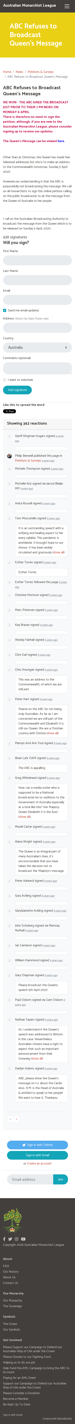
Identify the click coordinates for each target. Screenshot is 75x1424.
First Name (10, 251)
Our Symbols (11, 1329)
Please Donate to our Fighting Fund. (27, 1357)
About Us (9, 1277)
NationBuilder (64, 1419)
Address (26, 318)
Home (7, 72)
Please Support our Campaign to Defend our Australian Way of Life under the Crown (32, 1349)
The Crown (10, 1324)
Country (8, 338)
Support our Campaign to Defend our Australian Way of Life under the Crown (34, 1385)
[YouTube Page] (23, 1239)
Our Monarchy (12, 1300)
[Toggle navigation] (67, 6)
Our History (10, 1271)
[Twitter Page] (10, 1239)
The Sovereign (12, 1306)
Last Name (10, 271)
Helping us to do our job (19, 1362)
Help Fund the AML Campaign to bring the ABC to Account (36, 1370)
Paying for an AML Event (19, 1378)
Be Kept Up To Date (16, 1404)
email (19, 1415)
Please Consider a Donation (21, 1393)
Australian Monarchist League (29, 5)
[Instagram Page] (16, 1239)
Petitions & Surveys (41, 72)
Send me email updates (23, 310)
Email (6, 290)
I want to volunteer (20, 380)
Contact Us (10, 1283)
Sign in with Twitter (40, 1145)
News (19, 72)
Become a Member (15, 1399)
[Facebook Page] (4, 1239)
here (61, 141)
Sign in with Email (37, 1155)
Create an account (39, 1163)
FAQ (6, 1266)
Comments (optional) (17, 358)
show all (58, 552)
